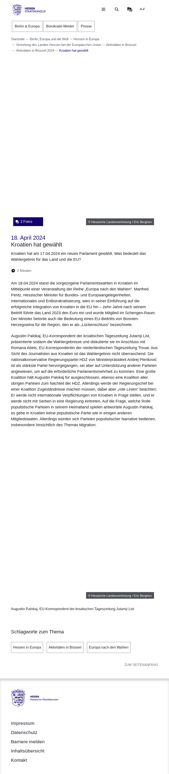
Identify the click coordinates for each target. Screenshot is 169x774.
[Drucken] (72, 270)
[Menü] (103, 9)
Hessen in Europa (27, 647)
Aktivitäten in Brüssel (65, 647)
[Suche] (116, 9)
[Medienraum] (130, 9)
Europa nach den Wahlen (109, 647)
